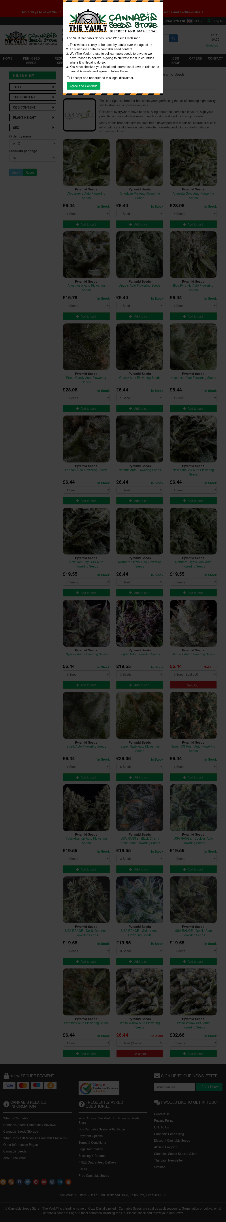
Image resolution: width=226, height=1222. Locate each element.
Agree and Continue (84, 86)
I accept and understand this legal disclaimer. (102, 77)
